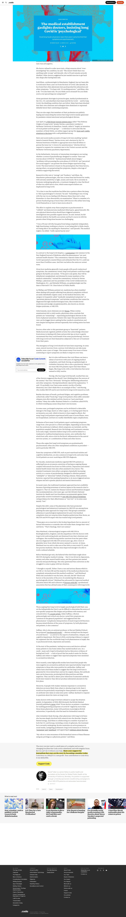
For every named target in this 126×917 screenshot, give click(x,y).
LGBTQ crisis (16, 898)
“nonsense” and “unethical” (46, 730)
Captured (15, 872)
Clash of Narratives (18, 892)
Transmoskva (16, 901)
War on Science (17, 877)
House (67, 311)
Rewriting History (34, 884)
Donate (120, 2)
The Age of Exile (17, 870)
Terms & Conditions (34, 912)
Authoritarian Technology (37, 872)
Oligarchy (32, 879)
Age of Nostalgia (17, 884)
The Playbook (16, 875)
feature (73, 43)
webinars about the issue (79, 730)
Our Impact (67, 879)
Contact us (67, 897)
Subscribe (41, 370)
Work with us (67, 884)
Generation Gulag (18, 903)
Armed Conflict (34, 870)
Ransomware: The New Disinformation (19, 889)
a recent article (55, 614)
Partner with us (68, 888)
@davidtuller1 (52, 783)
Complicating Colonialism (20, 879)
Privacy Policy (42, 912)
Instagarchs (16, 905)
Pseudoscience (59, 789)
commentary (70, 253)
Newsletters (111, 2)
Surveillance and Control (36, 886)
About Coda (67, 870)
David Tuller (55, 43)
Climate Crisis (33, 875)
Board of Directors (69, 877)
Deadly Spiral (50, 872)
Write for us (67, 886)
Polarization (33, 881)
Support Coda (44, 763)
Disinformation (63, 19)
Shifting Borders (17, 881)
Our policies (67, 895)
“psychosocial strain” (54, 632)
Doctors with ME (70, 582)
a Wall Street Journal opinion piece (59, 122)
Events (66, 890)
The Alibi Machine (52, 870)
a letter (53, 704)
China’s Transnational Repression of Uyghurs (19, 895)
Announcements (68, 872)
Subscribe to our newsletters (85, 871)
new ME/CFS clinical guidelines (74, 497)
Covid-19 (44, 789)
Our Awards (67, 881)
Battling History (17, 886)
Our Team (66, 875)
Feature (50, 789)
